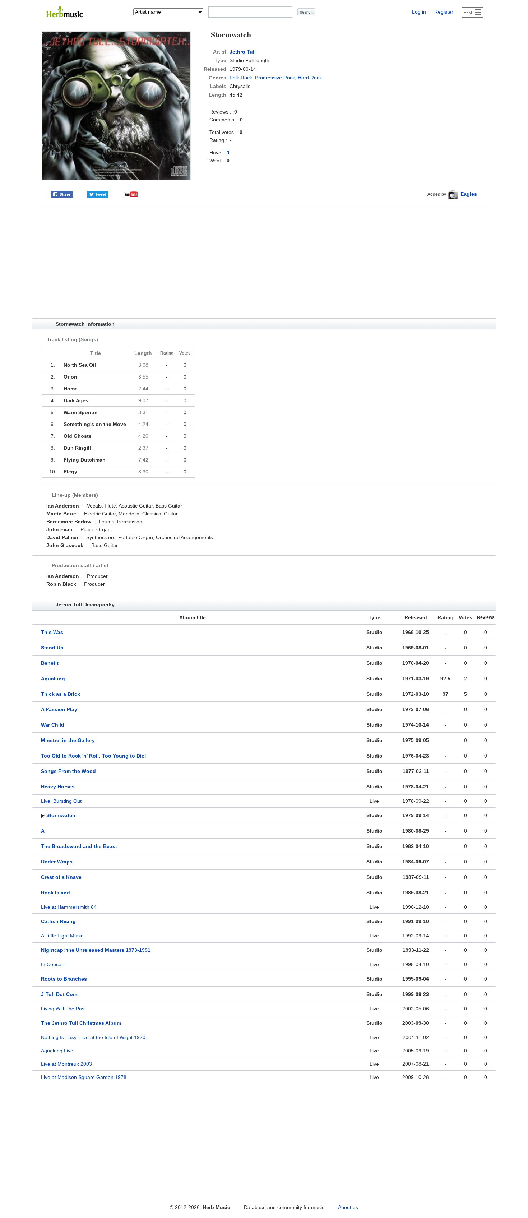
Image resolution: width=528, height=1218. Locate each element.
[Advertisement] (264, 263)
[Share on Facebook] (62, 194)
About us (348, 1207)
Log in (419, 12)
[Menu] (472, 12)
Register (443, 12)
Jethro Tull (243, 52)
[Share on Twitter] (97, 194)
